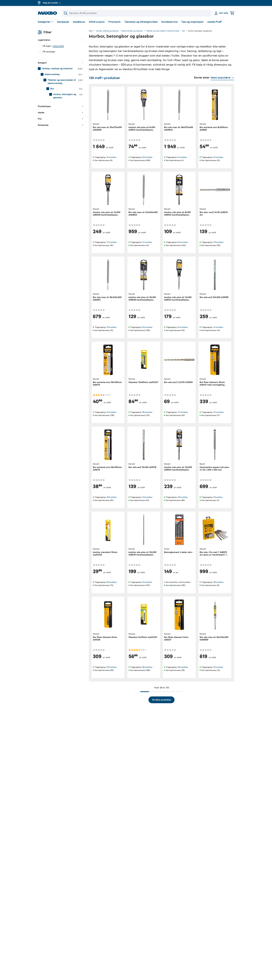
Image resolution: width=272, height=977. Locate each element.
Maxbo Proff (214, 22)
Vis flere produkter (161, 699)
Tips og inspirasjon (192, 22)
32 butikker (147, 497)
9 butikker (182, 157)
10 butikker (111, 157)
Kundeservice (169, 22)
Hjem (91, 31)
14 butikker (147, 242)
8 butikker (218, 497)
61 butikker (218, 157)
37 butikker (112, 242)
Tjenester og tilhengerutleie (141, 22)
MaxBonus (79, 22)
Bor (183, 31)
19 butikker (111, 327)
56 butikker (183, 667)
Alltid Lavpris (97, 22)
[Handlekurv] (232, 13)
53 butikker (112, 667)
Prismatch (114, 22)
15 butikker (218, 667)
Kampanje (63, 22)
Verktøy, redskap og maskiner (107, 31)
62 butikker (147, 157)
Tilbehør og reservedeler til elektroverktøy (162, 31)
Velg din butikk (50, 2)
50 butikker (147, 412)
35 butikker (218, 242)
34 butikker (218, 412)
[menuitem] (60, 68)
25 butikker (112, 497)
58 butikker (147, 667)
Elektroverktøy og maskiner (132, 31)
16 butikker (183, 497)
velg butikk (58, 46)
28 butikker (218, 582)
